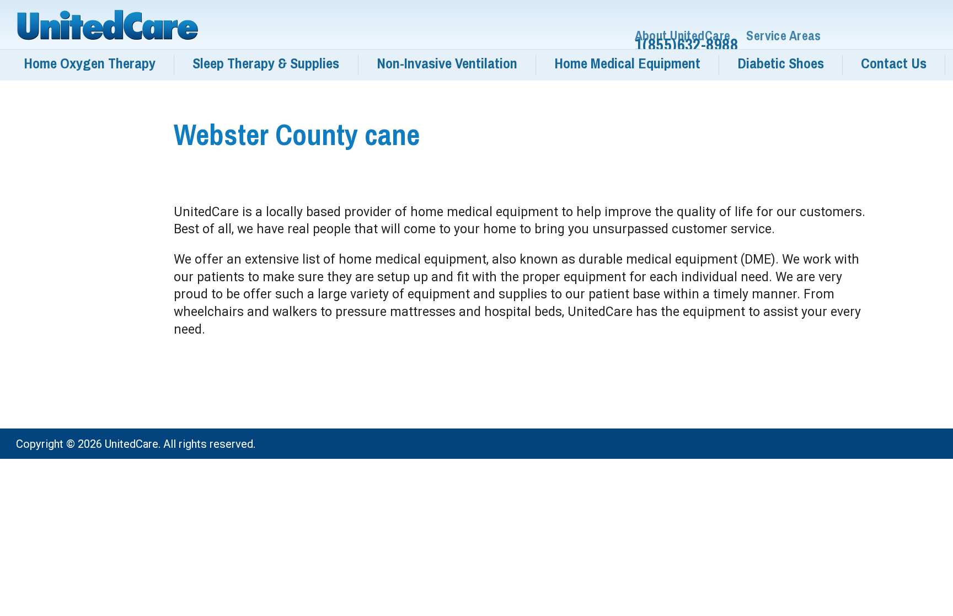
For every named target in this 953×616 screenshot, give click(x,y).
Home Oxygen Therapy (90, 63)
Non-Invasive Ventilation (447, 63)
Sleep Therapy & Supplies (265, 63)
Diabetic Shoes (780, 63)
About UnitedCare (683, 36)
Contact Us (894, 63)
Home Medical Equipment (627, 63)
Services (903, 445)
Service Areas (783, 36)
